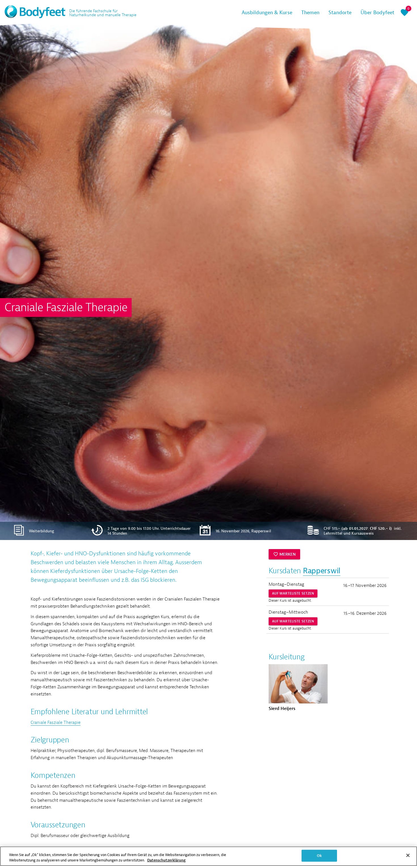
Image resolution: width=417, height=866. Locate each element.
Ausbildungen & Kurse (267, 12)
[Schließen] (408, 855)
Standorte (339, 12)
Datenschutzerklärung (166, 860)
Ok (319, 855)
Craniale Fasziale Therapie (56, 722)
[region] (208, 856)
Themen (310, 12)
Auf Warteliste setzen (293, 593)
